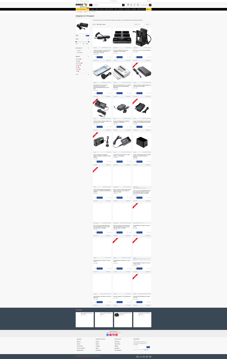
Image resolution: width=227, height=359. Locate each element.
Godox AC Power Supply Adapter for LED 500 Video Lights (102, 122)
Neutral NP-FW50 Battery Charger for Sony (141, 297)
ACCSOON (116, 47)
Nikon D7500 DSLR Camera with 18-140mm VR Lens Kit (87, 313)
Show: (147, 24)
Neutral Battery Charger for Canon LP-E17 (121, 261)
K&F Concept (116, 186)
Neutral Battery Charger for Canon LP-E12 (101, 261)
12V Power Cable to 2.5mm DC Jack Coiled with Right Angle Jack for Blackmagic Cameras (102, 51)
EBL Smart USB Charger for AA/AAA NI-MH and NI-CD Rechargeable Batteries (122, 86)
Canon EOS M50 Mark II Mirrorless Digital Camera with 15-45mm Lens (125, 313)
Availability (79, 48)
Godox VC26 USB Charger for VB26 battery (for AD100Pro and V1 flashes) (142, 156)
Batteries (85, 11)
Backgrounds (80, 11)
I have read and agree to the (141, 349)
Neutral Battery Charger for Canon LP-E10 (141, 226)
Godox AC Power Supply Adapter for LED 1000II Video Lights (142, 86)
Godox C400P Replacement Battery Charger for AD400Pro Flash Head (142, 122)
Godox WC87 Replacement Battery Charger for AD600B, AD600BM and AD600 (102, 191)
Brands (78, 56)
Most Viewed (79, 309)
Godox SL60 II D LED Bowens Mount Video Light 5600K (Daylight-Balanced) (145, 313)
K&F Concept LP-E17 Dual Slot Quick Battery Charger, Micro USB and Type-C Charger (122, 191)
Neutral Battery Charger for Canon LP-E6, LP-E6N (141, 263)
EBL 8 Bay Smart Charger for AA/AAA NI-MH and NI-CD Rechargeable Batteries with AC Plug (101, 87)
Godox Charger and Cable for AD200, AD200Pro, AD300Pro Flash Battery (102, 156)
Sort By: (136, 24)
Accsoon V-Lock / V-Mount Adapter (142, 50)
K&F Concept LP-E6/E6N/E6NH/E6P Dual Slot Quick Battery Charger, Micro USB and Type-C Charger (142, 192)
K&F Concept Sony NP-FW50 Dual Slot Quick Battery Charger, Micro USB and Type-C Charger (101, 227)
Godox (134, 82)
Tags (77, 74)
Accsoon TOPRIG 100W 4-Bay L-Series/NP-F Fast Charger (121, 51)
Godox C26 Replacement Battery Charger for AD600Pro (121, 122)
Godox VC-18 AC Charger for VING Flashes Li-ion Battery (121, 155)
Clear (88, 35)
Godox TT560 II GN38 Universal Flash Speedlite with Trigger (106, 313)
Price (77, 39)
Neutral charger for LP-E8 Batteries (122, 296)
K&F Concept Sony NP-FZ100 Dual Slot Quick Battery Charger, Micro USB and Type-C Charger (121, 227)
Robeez (95, 47)
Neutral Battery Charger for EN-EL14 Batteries (102, 297)
